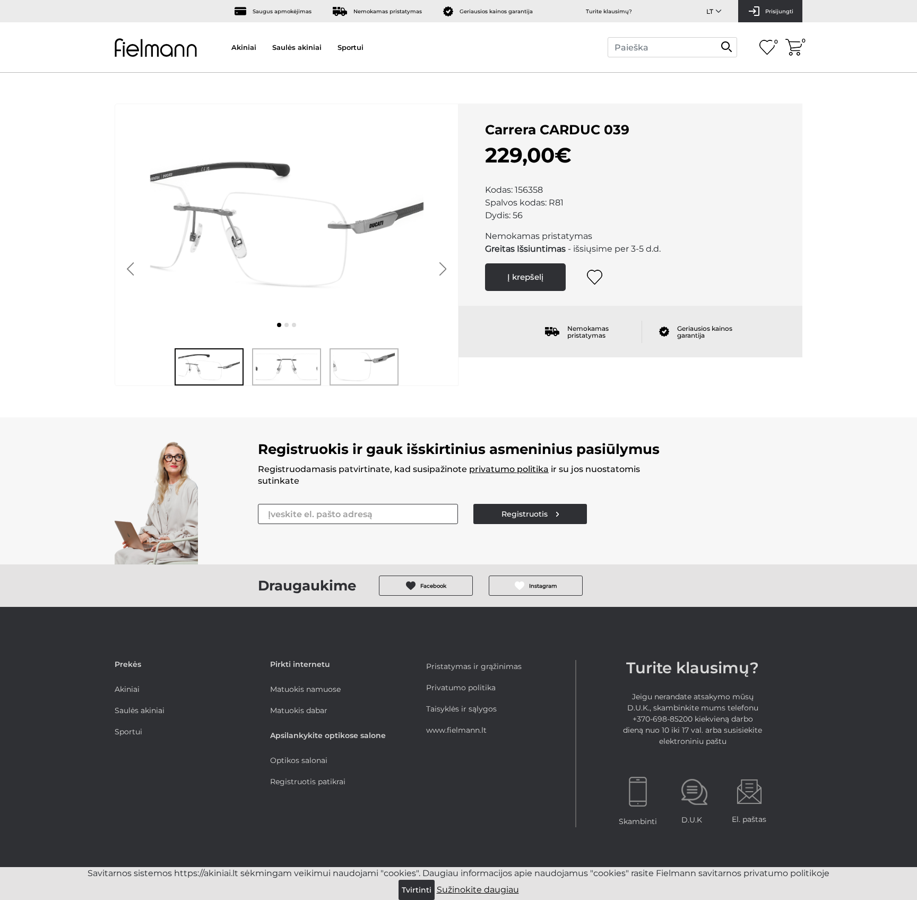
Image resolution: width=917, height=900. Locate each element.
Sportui (351, 47)
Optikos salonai (298, 760)
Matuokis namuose (305, 689)
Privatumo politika (461, 687)
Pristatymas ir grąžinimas (474, 666)
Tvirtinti (416, 890)
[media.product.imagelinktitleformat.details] (279, 325)
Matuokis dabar (298, 710)
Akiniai (243, 47)
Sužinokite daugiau (478, 890)
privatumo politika (509, 469)
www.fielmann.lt (456, 730)
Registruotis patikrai (307, 781)
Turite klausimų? (609, 11)
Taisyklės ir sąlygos (461, 709)
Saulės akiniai (297, 47)
